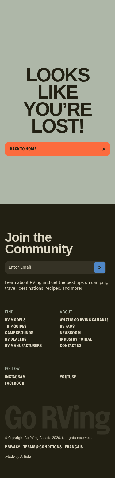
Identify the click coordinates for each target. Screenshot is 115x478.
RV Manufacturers (23, 346)
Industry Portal (76, 339)
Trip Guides (15, 326)
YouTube (68, 377)
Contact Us (70, 346)
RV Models (15, 320)
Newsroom (70, 333)
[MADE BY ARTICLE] (18, 457)
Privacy (12, 447)
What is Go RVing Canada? (84, 320)
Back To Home (23, 149)
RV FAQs (67, 326)
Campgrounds (19, 333)
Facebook (14, 383)
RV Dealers (15, 339)
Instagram (15, 377)
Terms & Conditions (42, 447)
